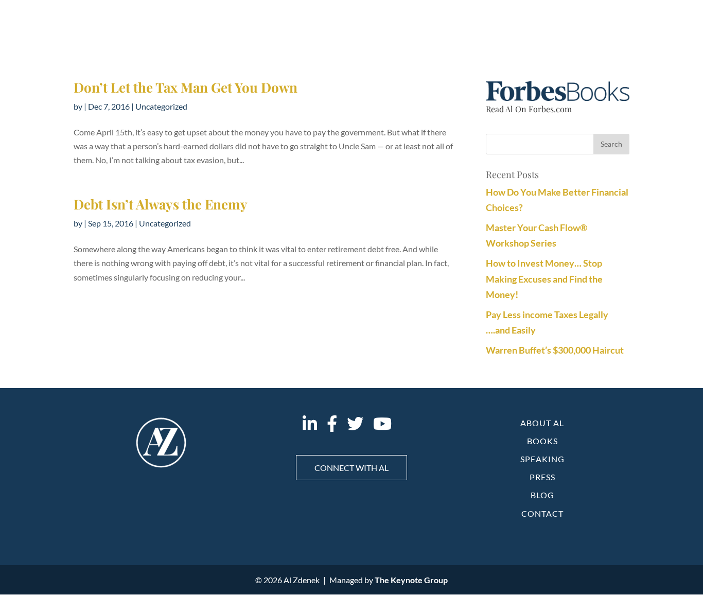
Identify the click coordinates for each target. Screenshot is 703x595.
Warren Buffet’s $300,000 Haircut (555, 350)
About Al (542, 423)
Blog (542, 495)
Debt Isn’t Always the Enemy (161, 204)
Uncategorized (161, 106)
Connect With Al (351, 467)
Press (542, 477)
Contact (542, 513)
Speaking (542, 459)
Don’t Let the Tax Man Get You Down (185, 87)
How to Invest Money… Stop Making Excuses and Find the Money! (544, 278)
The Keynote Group (411, 580)
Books (542, 441)
